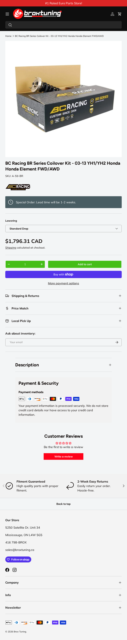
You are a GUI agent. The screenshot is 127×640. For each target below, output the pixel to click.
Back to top (63, 503)
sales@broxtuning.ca (19, 550)
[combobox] (63, 25)
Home (8, 36)
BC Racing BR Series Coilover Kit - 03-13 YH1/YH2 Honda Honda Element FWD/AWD (59, 36)
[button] (119, 14)
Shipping (10, 247)
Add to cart (85, 264)
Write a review (63, 456)
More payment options (63, 283)
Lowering (11, 220)
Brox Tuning (20, 631)
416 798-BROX (16, 542)
